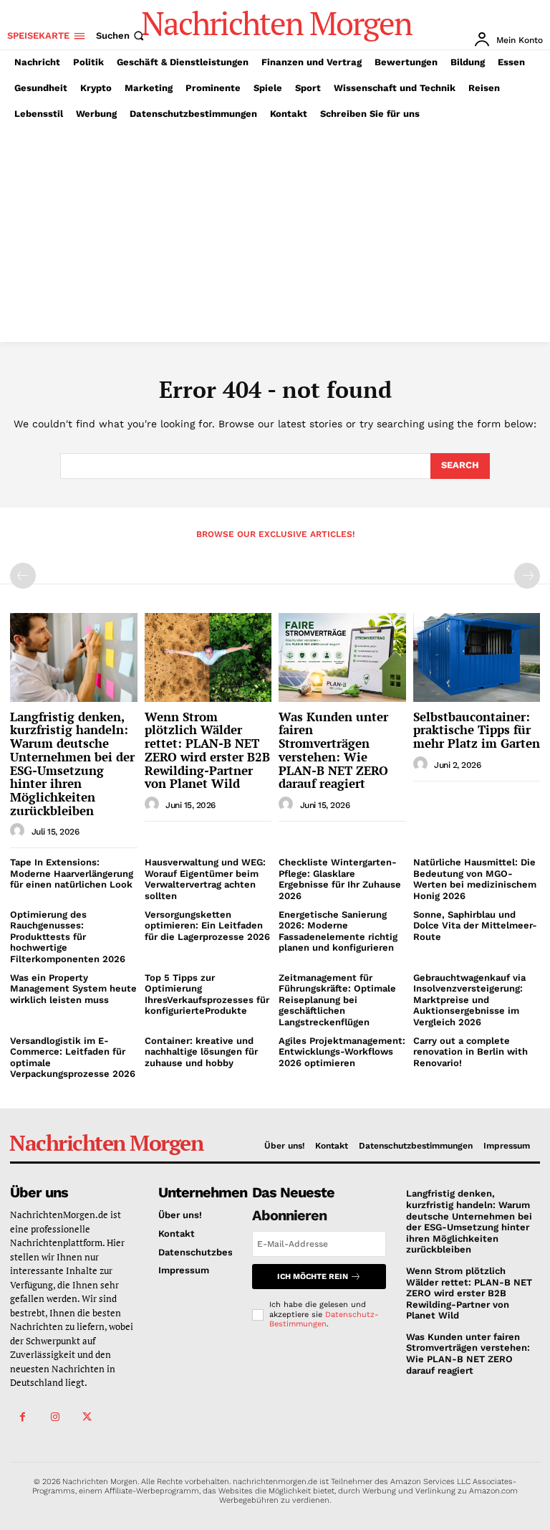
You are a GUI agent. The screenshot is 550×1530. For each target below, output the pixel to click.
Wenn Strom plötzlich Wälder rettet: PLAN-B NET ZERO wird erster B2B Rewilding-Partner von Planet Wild (207, 750)
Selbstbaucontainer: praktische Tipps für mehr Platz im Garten (476, 729)
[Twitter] (87, 1417)
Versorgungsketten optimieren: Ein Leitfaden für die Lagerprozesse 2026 (207, 925)
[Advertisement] (275, 234)
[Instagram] (54, 1417)
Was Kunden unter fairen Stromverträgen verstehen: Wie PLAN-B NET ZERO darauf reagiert (333, 750)
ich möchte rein (312, 1276)
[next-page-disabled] (527, 576)
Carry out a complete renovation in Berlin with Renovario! (470, 1051)
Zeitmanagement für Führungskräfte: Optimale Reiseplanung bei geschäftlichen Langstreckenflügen (337, 999)
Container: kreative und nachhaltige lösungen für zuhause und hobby (201, 1051)
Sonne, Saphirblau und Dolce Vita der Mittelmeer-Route (475, 925)
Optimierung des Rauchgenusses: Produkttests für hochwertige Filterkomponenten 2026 (67, 936)
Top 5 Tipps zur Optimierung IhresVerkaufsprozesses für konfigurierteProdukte (207, 994)
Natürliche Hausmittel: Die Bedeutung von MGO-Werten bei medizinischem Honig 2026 (474, 879)
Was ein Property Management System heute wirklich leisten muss (73, 988)
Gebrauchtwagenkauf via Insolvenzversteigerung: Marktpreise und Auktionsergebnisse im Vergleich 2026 (469, 999)
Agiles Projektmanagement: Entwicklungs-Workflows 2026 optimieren (342, 1051)
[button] (121, 35)
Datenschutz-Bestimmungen (324, 1319)
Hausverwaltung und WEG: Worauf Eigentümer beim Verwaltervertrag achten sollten (205, 879)
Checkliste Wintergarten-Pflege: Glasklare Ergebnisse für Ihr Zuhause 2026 (340, 879)
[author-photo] (19, 831)
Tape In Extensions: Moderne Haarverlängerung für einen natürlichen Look (71, 873)
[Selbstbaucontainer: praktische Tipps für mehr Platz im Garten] (477, 657)
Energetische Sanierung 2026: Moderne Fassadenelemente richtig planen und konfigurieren (338, 931)
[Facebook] (22, 1417)
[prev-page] (23, 576)
